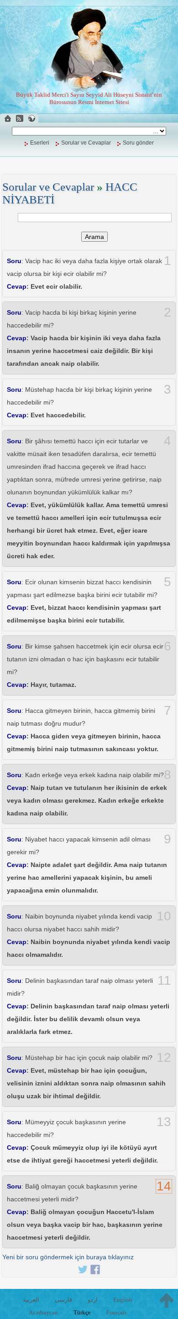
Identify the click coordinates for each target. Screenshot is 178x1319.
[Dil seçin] (31, 118)
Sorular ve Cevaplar (86, 143)
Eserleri (39, 143)
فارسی (63, 1299)
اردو (93, 1299)
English (122, 1299)
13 (164, 1122)
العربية (31, 1299)
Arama (94, 236)
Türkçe (82, 1312)
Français (116, 1312)
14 (164, 1186)
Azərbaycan (43, 1312)
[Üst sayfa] (166, 1300)
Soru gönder (138, 143)
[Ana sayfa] (7, 118)
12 (164, 1057)
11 (164, 980)
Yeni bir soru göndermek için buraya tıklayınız (68, 1257)
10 (164, 916)
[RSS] (19, 118)
